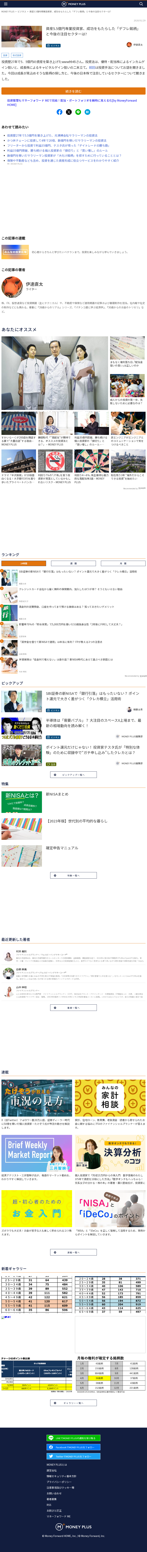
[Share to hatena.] (87, 112)
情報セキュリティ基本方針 (62, 1476)
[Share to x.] (69, 112)
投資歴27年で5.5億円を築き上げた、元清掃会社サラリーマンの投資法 (52, 135)
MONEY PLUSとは (57, 1464)
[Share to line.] (78, 112)
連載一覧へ (73, 1252)
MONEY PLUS (7, 11)
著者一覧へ (73, 1007)
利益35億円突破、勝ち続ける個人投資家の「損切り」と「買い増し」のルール (57, 150)
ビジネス (22, 11)
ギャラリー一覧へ (74, 1402)
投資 (5, 55)
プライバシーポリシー (59, 1482)
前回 (92, 67)
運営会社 (52, 1470)
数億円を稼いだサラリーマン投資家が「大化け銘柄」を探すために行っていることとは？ (64, 155)
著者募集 (52, 1499)
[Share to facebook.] (59, 112)
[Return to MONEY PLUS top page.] (73, 3)
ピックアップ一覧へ (73, 774)
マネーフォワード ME (59, 1516)
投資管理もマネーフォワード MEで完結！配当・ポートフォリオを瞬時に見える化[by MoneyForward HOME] (72, 102)
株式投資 (17, 55)
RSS (49, 1505)
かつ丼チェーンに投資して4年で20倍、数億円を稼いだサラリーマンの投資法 (56, 140)
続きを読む (73, 91)
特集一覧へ (73, 875)
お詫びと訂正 (54, 1510)
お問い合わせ (54, 1493)
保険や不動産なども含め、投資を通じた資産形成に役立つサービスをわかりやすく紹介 (63, 160)
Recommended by (130, 488)
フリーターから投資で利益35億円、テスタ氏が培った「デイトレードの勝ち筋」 (59, 145)
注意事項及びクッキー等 (60, 1487)
